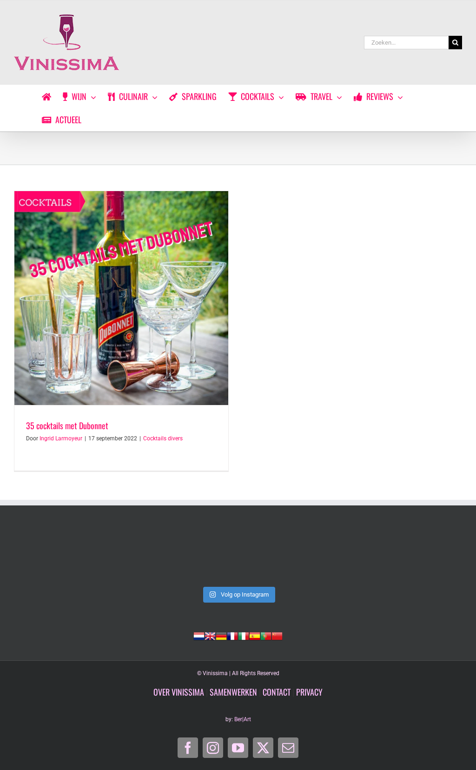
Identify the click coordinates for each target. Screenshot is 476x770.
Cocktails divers (163, 438)
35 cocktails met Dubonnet (67, 425)
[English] (210, 635)
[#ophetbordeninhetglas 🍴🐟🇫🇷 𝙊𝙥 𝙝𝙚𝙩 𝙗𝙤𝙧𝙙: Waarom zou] (238, 555)
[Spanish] (254, 635)
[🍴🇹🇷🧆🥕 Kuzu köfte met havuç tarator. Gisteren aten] (57, 555)
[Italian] (243, 635)
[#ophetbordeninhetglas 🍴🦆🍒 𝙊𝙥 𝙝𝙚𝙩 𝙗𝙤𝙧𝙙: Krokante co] (419, 555)
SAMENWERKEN (233, 692)
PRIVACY (309, 692)
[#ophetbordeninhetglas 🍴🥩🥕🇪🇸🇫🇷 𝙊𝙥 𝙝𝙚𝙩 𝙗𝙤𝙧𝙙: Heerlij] (328, 555)
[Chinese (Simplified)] (277, 635)
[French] (232, 635)
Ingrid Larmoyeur (61, 438)
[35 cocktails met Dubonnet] (121, 298)
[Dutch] (199, 635)
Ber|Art (242, 719)
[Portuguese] (265, 635)
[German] (221, 635)
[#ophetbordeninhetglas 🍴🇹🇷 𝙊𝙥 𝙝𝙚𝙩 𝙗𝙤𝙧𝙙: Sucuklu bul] (148, 555)
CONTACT (277, 692)
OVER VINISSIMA (178, 692)
